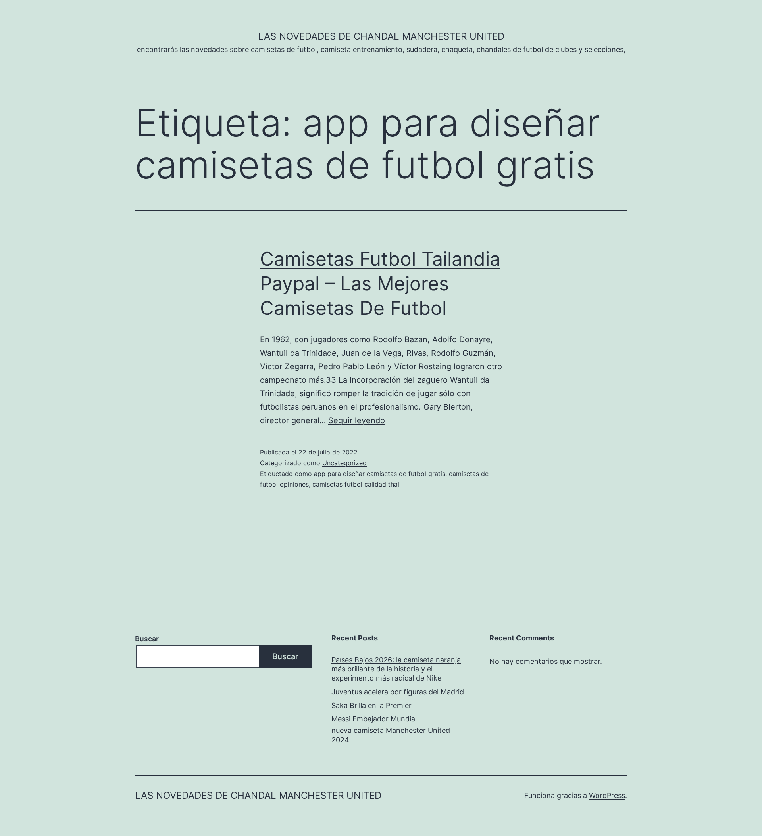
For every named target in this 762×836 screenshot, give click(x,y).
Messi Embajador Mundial (374, 719)
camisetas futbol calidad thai (355, 484)
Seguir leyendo (356, 420)
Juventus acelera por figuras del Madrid (397, 692)
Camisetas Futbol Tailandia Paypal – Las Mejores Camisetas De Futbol (380, 283)
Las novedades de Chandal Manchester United (381, 36)
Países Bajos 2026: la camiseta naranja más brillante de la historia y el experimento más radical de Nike (396, 669)
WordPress (607, 795)
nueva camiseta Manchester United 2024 (390, 735)
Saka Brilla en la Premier (371, 705)
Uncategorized (344, 463)
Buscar (147, 639)
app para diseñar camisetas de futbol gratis (379, 473)
